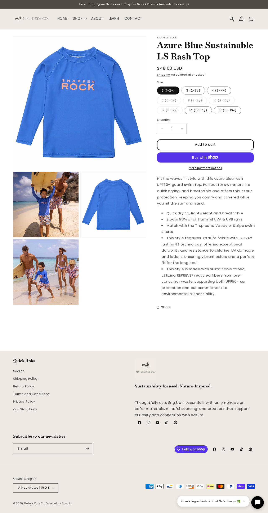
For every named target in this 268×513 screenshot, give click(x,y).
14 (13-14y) (198, 110)
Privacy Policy (24, 401)
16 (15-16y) (228, 110)
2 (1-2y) (168, 90)
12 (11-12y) (172, 111)
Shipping (163, 74)
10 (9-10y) (224, 101)
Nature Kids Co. (34, 503)
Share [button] (166, 307)
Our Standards (25, 409)
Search (19, 371)
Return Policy (23, 386)
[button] (79, 19)
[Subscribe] (87, 448)
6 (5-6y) (171, 101)
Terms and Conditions (31, 394)
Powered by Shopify (59, 503)
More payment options (205, 167)
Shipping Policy (25, 379)
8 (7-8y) (197, 101)
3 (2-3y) (193, 90)
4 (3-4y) (219, 90)
